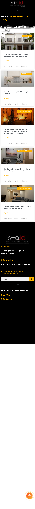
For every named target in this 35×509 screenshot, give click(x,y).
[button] (17, 10)
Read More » (8, 61)
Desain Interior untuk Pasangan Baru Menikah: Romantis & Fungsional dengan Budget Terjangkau (17, 131)
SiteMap (5, 294)
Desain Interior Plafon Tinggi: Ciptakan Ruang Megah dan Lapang (17, 207)
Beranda (5, 16)
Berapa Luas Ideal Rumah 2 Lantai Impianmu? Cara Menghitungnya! (16, 55)
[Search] (31, 279)
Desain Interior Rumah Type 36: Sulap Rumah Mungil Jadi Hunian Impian (17, 170)
